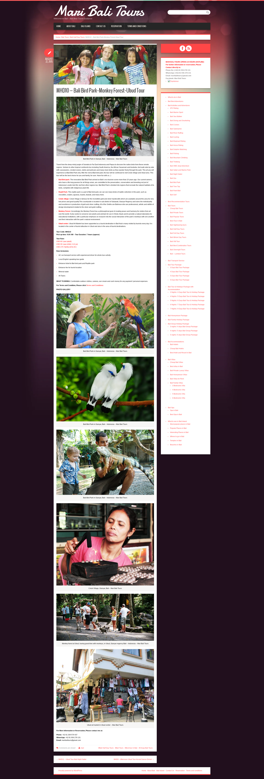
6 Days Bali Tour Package (179, 280)
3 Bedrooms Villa (178, 386)
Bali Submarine (176, 129)
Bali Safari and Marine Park (180, 170)
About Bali (70, 26)
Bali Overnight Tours (177, 250)
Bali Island (85, 26)
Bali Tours (65, 37)
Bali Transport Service (176, 261)
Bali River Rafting (176, 133)
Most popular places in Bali (180, 424)
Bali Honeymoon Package (177, 316)
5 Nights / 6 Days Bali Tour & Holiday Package (187, 300)
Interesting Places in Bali (179, 432)
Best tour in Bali (131, 748)
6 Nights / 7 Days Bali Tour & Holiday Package (187, 305)
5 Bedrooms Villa (178, 394)
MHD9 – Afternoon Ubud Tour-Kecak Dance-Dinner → (134, 759)
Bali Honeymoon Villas (178, 375)
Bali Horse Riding (176, 145)
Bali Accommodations (176, 342)
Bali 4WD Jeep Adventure (179, 166)
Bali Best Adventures (175, 101)
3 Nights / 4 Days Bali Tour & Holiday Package (187, 292)
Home (58, 26)
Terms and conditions (136, 26)
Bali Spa (171, 408)
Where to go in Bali (177, 436)
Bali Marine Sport (176, 112)
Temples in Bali (176, 441)
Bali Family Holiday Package (178, 320)
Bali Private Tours (176, 213)
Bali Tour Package (175, 265)
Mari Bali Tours (99, 11)
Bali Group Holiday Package (178, 324)
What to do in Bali (174, 97)
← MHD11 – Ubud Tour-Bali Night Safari (71, 759)
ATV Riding (174, 108)
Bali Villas (171, 360)
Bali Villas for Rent (177, 379)
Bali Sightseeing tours (178, 225)
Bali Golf (173, 195)
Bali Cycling (174, 137)
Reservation (116, 26)
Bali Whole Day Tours (178, 237)
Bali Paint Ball (175, 191)
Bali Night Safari (176, 174)
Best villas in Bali (176, 366)
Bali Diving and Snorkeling (180, 121)
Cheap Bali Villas (176, 362)
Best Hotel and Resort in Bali (181, 353)
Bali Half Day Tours (77, 37)
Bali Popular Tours (177, 217)
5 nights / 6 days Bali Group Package (184, 335)
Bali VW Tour (175, 241)
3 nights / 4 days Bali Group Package (184, 327)
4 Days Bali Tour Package (179, 272)
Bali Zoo (173, 178)
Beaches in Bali (176, 445)
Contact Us (100, 26)
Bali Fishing (174, 154)
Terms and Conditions (94, 285)
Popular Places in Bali (178, 428)
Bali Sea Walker (176, 116)
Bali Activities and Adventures (179, 105)
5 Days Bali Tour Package (179, 276)
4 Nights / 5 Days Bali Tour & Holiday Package (187, 296)
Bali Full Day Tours (177, 233)
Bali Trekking (175, 162)
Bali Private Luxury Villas (179, 371)
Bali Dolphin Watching (178, 149)
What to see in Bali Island (177, 421)
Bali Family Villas (176, 383)
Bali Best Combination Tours (180, 246)
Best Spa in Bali (176, 414)
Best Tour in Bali (176, 221)
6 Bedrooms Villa (178, 398)
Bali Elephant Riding (177, 141)
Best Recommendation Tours (178, 202)
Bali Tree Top (175, 186)
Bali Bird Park (175, 182)
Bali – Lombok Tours (177, 254)
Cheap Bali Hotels (177, 349)
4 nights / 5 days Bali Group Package (184, 331)
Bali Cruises (174, 125)
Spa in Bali (174, 410)
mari (82, 748)
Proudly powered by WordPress (70, 771)
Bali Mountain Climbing (179, 158)
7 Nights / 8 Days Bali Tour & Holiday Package (187, 309)
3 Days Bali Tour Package (179, 268)
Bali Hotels (174, 344)
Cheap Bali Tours (146, 748)
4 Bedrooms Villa (178, 390)
